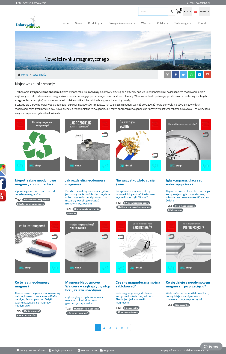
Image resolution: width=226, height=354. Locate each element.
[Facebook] (175, 74)
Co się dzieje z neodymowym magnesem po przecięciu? (188, 284)
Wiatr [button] (144, 23)
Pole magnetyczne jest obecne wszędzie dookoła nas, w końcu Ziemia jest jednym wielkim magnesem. (134, 298)
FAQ (18, 2)
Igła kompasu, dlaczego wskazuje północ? (184, 182)
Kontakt (203, 23)
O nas (78, 23)
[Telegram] (199, 74)
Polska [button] (161, 23)
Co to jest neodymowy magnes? (32, 284)
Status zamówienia (34, 2)
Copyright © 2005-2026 (173, 350)
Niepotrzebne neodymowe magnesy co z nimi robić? (35, 182)
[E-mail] (207, 74)
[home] (27, 23)
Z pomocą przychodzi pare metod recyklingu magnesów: (35, 193)
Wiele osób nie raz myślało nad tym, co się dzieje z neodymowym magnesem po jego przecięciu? (187, 296)
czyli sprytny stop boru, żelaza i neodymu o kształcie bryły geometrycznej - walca (84, 300)
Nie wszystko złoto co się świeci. (135, 182)
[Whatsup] (191, 74)
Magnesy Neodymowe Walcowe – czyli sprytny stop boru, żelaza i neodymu (87, 286)
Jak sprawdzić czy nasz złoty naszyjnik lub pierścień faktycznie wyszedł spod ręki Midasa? (135, 194)
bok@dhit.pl (203, 2)
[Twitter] (183, 74)
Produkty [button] (94, 23)
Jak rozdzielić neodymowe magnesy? (85, 182)
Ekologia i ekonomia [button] (120, 23)
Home (65, 23)
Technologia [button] (181, 23)
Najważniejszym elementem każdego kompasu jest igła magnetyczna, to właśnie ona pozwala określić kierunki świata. (188, 196)
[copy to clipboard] (167, 74)
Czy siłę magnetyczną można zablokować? (138, 284)
